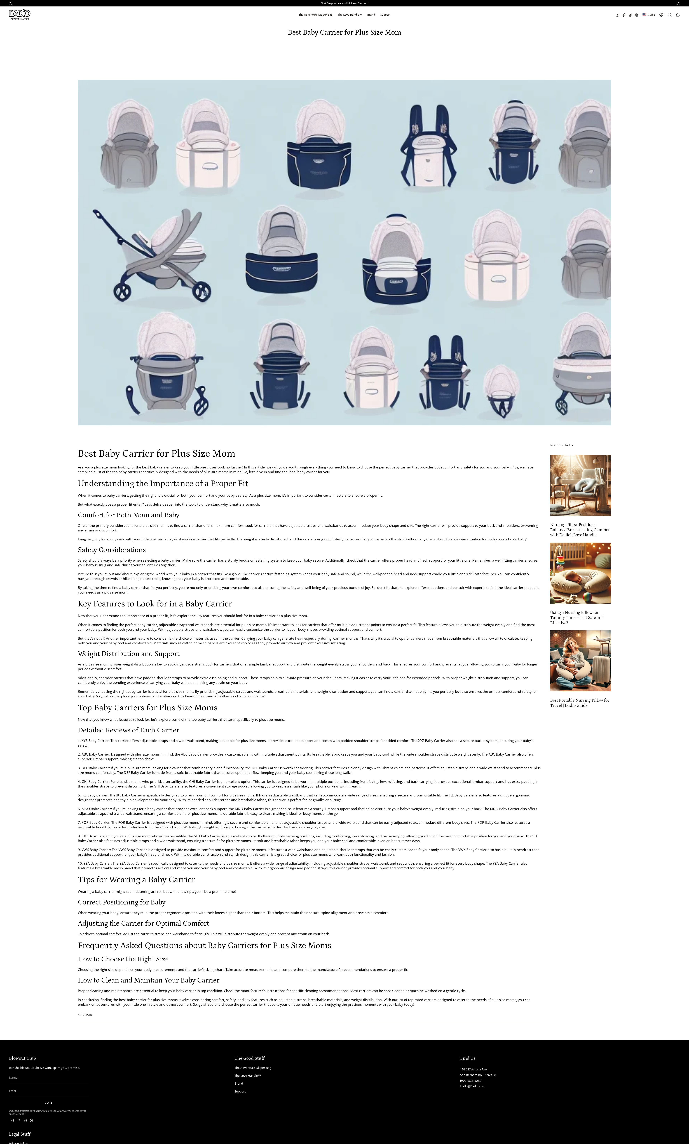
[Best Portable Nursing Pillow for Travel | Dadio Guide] (580, 660)
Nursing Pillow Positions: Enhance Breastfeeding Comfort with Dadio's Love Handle (579, 529)
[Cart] (678, 15)
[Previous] (10, 3)
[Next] (678, 3)
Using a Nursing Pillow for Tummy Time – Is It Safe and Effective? (577, 617)
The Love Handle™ (248, 1075)
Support (240, 1091)
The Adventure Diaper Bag (253, 1068)
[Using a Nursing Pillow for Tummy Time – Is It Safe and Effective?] (580, 573)
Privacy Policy (68, 1110)
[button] (371, 14)
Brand (239, 1083)
